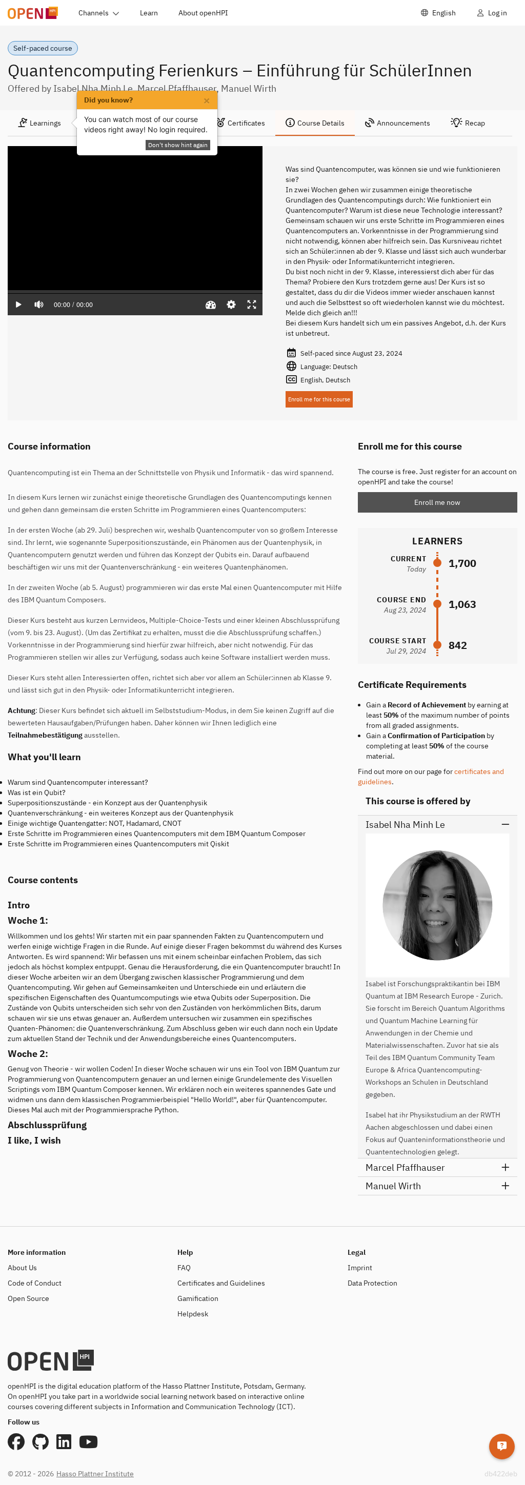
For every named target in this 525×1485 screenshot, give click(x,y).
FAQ (184, 1267)
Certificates (246, 123)
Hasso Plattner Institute (95, 1473)
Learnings (45, 123)
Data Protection (372, 1283)
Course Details (321, 123)
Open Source (28, 1298)
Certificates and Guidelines (221, 1283)
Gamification (197, 1298)
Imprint (360, 1267)
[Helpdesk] (502, 1446)
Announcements (403, 123)
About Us (22, 1267)
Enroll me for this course (319, 399)
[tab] (39, 123)
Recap (475, 123)
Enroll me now (437, 502)
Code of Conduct (35, 1283)
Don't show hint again (178, 145)
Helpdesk (192, 1313)
